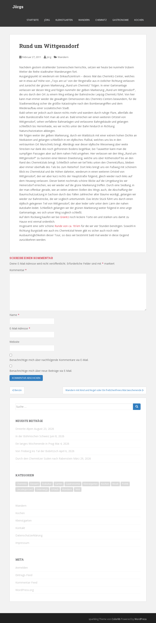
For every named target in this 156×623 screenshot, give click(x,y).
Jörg (47, 20)
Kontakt (20, 528)
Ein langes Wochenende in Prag (34, 443)
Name (14, 315)
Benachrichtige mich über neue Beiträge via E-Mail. (41, 371)
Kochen (139, 20)
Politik (125, 483)
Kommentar (18, 270)
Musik (115, 483)
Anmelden (21, 567)
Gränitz (64, 217)
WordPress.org (24, 590)
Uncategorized (25, 489)
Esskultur (47, 483)
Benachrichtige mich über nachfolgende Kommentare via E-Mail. (49, 360)
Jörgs (17, 6)
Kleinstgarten (64, 20)
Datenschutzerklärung (28, 535)
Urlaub (55, 489)
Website (14, 342)
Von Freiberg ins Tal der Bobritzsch (36, 451)
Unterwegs (42, 489)
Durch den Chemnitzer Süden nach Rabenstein (43, 458)
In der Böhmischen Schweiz (32, 436)
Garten (58, 483)
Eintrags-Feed (23, 575)
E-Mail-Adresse (20, 328)
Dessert (34, 483)
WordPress (140, 619)
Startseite (33, 20)
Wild (77, 489)
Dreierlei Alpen (24, 429)
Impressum (22, 543)
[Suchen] (137, 406)
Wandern (84, 20)
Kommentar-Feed (26, 582)
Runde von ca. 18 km (67, 226)
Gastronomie (120, 20)
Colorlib (116, 619)
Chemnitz (101, 20)
